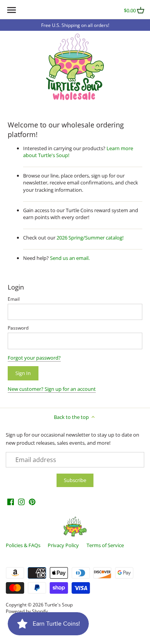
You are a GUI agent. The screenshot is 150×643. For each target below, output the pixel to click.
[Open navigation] (11, 10)
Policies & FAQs (23, 545)
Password (18, 327)
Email (14, 298)
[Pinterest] (32, 501)
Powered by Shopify (27, 611)
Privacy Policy (63, 545)
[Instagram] (21, 501)
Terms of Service (105, 545)
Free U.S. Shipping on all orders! (75, 25)
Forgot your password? (34, 357)
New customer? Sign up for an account (52, 388)
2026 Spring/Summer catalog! (90, 237)
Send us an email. (70, 258)
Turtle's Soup (59, 604)
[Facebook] (10, 501)
